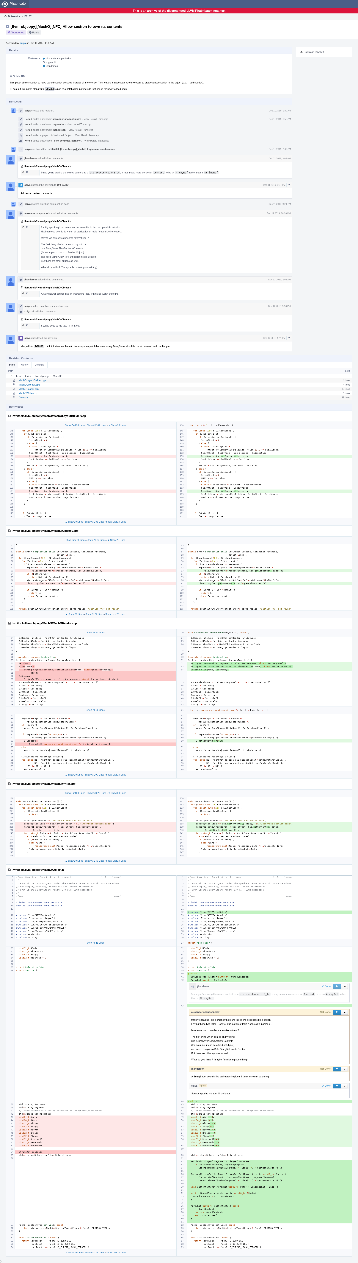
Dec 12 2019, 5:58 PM (279, 306)
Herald (28, 119)
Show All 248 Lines (94, 861)
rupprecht (51, 62)
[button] (337, 986)
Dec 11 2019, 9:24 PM (274, 185)
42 (27, 172)
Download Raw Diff (314, 52)
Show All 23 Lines (96, 632)
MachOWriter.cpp (28, 393)
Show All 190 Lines (94, 774)
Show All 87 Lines (94, 614)
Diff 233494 (63, 185)
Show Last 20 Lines (116, 522)
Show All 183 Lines (94, 522)
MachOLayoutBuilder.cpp (32, 380)
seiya (23, 43)
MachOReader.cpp (29, 389)
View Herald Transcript (96, 119)
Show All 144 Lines (96, 425)
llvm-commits (62, 140)
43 (27, 227)
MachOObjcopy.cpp (29, 384)
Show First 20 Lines (75, 425)
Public (35, 32)
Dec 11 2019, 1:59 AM (280, 110)
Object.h (23, 397)
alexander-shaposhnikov (59, 58)
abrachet (76, 140)
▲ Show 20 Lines (74, 522)
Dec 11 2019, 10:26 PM (279, 213)
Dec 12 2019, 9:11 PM (274, 338)
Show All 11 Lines (95, 943)
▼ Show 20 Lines (117, 425)
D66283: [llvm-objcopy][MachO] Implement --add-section (83, 149)
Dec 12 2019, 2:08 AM (279, 279)
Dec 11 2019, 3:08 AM (279, 158)
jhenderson (52, 66)
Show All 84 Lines (96, 540)
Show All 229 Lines (96, 793)
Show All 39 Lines (96, 710)
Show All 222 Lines (94, 1252)
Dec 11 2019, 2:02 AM (280, 149)
